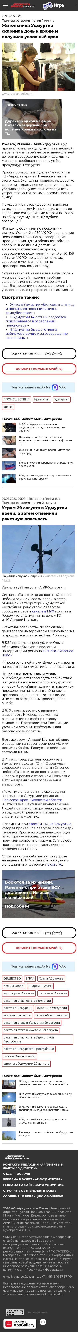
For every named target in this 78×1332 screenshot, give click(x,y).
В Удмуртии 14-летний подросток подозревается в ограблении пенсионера (36, 321)
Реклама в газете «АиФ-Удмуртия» (32, 1179)
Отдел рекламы (16, 1174)
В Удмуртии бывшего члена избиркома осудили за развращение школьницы (37, 334)
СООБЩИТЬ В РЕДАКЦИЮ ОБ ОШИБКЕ (33, 1196)
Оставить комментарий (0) (39, 369)
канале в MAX (43, 611)
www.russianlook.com (17, 94)
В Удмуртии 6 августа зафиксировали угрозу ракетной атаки (42, 1121)
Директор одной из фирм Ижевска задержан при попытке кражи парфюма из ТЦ (45, 440)
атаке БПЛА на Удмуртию (50, 824)
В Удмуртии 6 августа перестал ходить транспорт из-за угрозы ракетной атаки (44, 1108)
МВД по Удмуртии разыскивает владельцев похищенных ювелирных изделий (42, 427)
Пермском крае (15, 800)
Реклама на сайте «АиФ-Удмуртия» (33, 1185)
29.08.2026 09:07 (13, 499)
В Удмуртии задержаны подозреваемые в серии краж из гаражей (45, 477)
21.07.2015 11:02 (12, 16)
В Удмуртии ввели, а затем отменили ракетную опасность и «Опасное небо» (43, 1083)
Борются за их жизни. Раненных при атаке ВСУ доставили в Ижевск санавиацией (32, 890)
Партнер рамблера (37, 1312)
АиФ (7, 580)
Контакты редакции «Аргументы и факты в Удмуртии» (33, 1166)
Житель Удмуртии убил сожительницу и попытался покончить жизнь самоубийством (40, 309)
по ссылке (53, 864)
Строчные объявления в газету (30, 1191)
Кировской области (45, 800)
